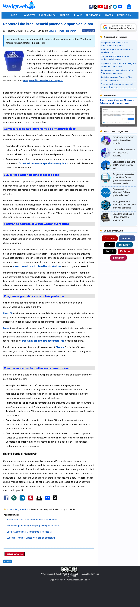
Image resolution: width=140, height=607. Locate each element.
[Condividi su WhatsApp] (14, 500)
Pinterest (125, 251)
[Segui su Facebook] (90, 8)
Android (65, 15)
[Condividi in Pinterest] (30, 500)
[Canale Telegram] (115, 8)
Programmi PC (47, 15)
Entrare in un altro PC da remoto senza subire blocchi (32, 519)
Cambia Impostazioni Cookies (78, 580)
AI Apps (109, 15)
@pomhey (71, 30)
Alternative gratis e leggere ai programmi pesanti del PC (33, 525)
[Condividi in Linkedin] (22, 500)
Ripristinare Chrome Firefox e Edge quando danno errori (117, 101)
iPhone (78, 15)
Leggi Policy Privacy (57, 580)
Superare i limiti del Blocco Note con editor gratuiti (31, 538)
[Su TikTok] (110, 8)
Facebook (127, 238)
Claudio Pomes (56, 30)
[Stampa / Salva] (39, 498)
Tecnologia (124, 15)
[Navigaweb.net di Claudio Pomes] (19, 11)
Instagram (118, 257)
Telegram (124, 244)
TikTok (110, 251)
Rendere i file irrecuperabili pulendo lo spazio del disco (48, 24)
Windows (29, 15)
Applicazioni (93, 15)
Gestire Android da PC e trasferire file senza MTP (30, 532)
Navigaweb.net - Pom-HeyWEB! (55, 574)
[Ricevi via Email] (120, 8)
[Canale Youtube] (100, 7)
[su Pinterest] (105, 8)
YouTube (109, 238)
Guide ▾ (14, 15)
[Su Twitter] (95, 8)
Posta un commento (14, 554)
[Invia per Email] (47, 501)
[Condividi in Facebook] (6, 500)
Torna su (7, 561)
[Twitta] (55, 500)
